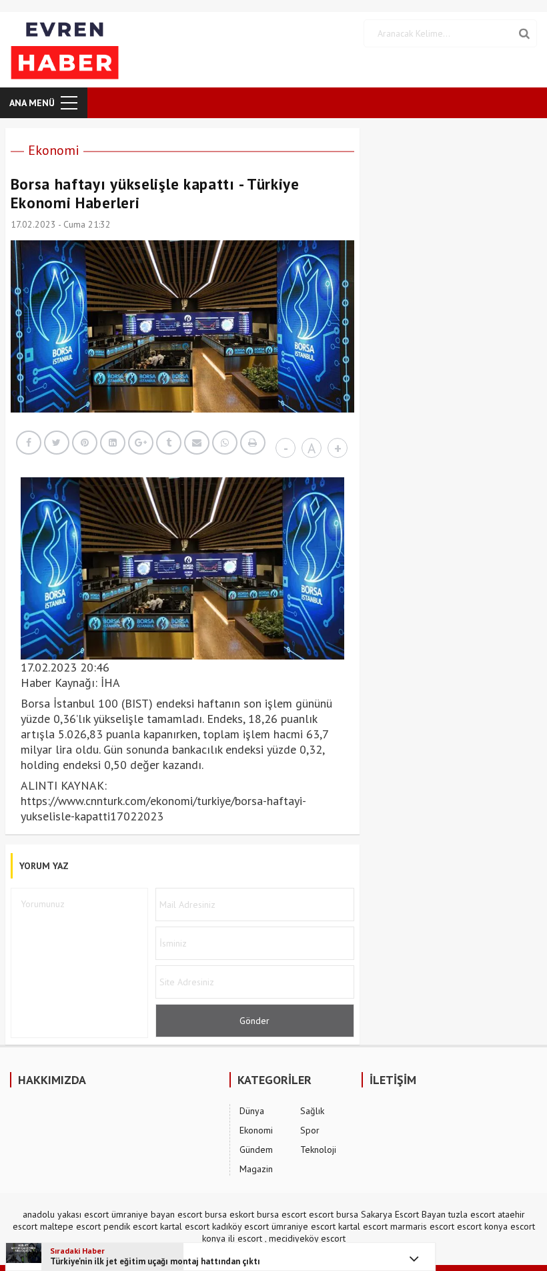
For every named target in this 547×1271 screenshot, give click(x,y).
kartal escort (184, 1226)
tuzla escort (471, 1214)
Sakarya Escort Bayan (403, 1214)
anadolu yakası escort (66, 1214)
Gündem (256, 1149)
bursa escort (281, 1214)
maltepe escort (70, 1226)
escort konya (482, 1226)
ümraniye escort (303, 1226)
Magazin (256, 1169)
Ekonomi (53, 150)
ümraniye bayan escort (156, 1214)
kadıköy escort (240, 1226)
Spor (310, 1130)
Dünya (251, 1111)
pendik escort (130, 1226)
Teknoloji (318, 1149)
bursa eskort (229, 1214)
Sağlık (312, 1111)
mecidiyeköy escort (307, 1238)
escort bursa (333, 1214)
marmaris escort (422, 1226)
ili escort (245, 1238)
